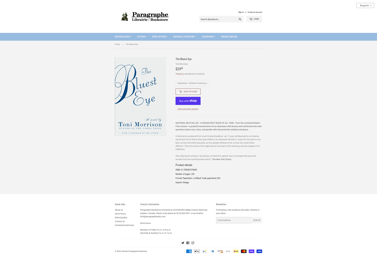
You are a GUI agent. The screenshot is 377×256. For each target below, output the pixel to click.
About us (119, 210)
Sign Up (256, 220)
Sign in (241, 12)
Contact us (120, 221)
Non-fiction (159, 36)
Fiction (141, 36)
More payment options (188, 109)
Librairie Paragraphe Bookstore (134, 251)
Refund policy (121, 217)
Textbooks (208, 36)
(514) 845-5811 (183, 213)
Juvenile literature (184, 36)
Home (117, 44)
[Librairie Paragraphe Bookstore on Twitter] (182, 243)
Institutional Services (124, 225)
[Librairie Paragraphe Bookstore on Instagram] (192, 243)
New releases (122, 36)
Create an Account (255, 12)
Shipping (179, 74)
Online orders (229, 36)
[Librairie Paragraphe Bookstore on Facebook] (187, 243)
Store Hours (120, 214)
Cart (256, 19)
